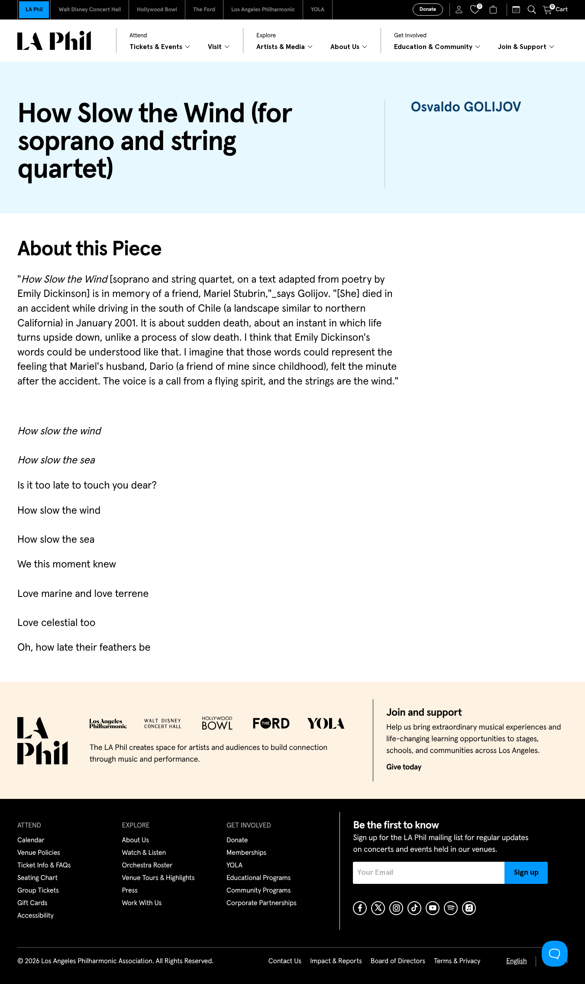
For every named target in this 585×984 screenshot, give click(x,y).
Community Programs (258, 890)
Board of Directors (398, 961)
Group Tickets (38, 890)
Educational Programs (258, 878)
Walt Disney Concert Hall (89, 10)
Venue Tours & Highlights (158, 878)
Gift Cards (32, 903)
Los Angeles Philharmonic (263, 10)
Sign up (526, 872)
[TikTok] (414, 908)
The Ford (204, 10)
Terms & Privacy (457, 961)
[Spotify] (451, 908)
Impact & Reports (336, 961)
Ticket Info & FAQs (44, 865)
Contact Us (284, 961)
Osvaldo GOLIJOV (466, 107)
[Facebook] (360, 908)
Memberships (246, 853)
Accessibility (35, 915)
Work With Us (142, 903)
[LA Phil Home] (54, 40)
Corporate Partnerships (261, 903)
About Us (135, 840)
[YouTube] (433, 908)
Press (130, 890)
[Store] (494, 9)
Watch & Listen (144, 853)
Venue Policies (38, 853)
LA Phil (34, 10)
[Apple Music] (469, 908)
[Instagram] (396, 908)
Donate (428, 9)
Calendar (31, 840)
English (516, 961)
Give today (403, 767)
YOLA (317, 10)
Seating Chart (37, 878)
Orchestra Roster (147, 865)
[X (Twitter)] (378, 908)
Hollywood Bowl (157, 10)
